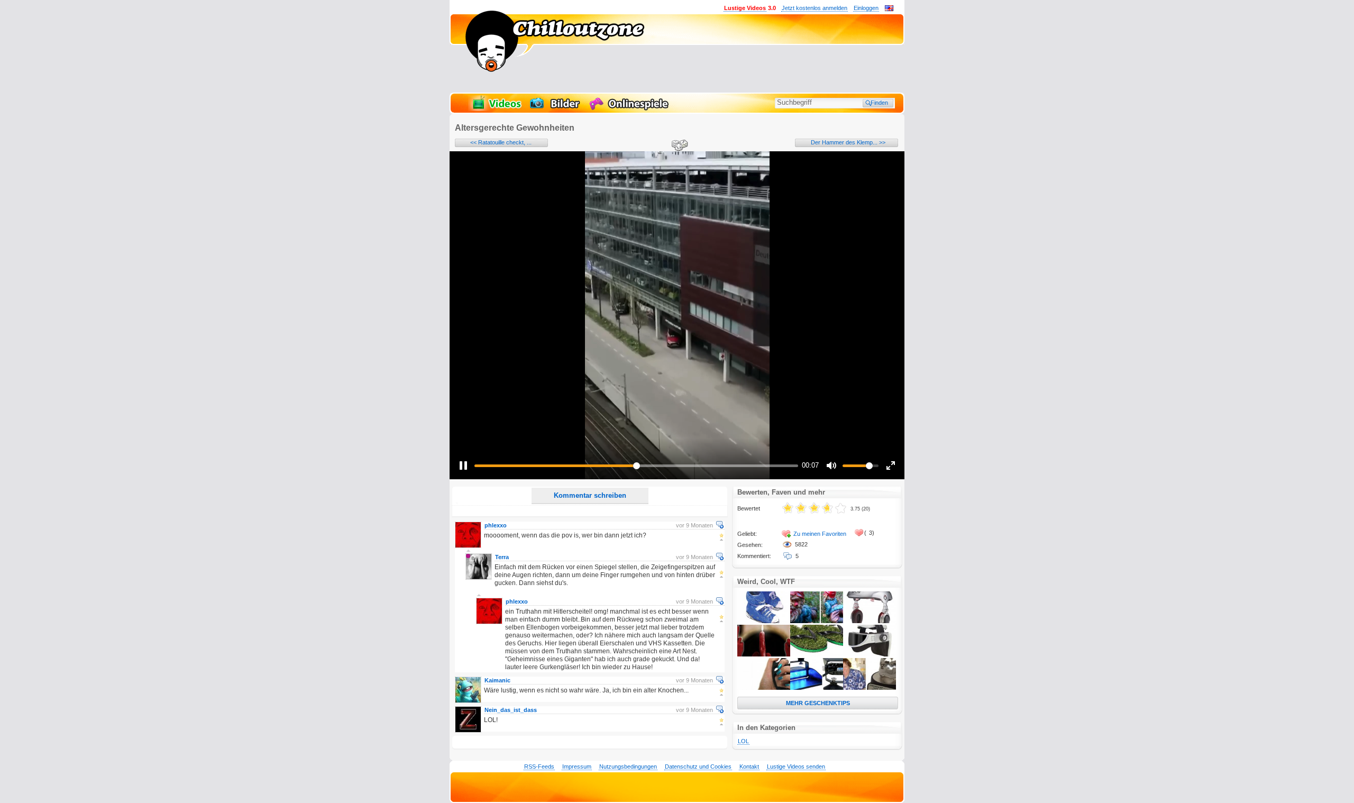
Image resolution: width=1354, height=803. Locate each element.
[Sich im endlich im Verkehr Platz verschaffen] (816, 688)
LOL (743, 741)
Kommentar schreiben (590, 495)
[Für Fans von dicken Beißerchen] (869, 688)
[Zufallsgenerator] (678, 146)
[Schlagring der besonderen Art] (763, 688)
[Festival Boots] (763, 621)
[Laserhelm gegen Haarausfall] (869, 621)
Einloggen (866, 8)
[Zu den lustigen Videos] (496, 109)
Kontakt (749, 766)
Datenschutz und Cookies (698, 766)
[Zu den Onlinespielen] (630, 109)
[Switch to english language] (889, 9)
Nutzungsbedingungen (628, 766)
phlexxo (495, 525)
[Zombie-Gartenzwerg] (816, 621)
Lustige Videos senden (796, 766)
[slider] (636, 466)
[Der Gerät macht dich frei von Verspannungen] (869, 654)
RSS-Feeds (539, 766)
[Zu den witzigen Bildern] (555, 109)
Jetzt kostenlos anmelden (814, 8)
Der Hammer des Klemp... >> (848, 142)
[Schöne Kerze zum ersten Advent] (763, 654)
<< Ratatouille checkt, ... (501, 142)
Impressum (576, 766)
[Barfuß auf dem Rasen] (816, 654)
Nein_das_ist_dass (510, 710)
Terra (502, 557)
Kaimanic (497, 680)
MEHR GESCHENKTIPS (818, 703)
